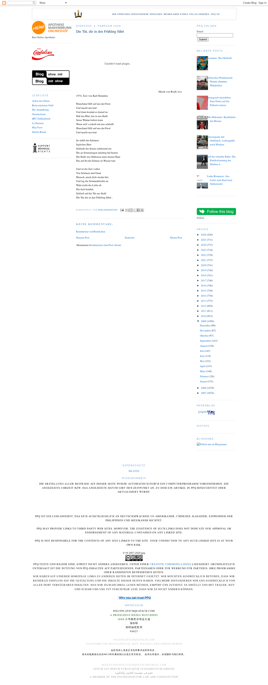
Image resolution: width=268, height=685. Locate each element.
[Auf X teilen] (135, 210)
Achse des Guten (41, 101)
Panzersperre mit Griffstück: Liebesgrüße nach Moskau (221, 140)
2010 (204, 316)
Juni (202, 356)
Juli (202, 351)
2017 (204, 280)
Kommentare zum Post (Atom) (105, 245)
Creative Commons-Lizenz (170, 564)
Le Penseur (38, 123)
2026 (204, 234)
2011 (204, 311)
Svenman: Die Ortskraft (219, 58)
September (206, 340)
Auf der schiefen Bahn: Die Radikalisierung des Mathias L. (221, 160)
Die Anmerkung (40, 109)
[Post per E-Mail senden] (121, 210)
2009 (204, 321)
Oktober (204, 335)
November (205, 330)
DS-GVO (134, 471)
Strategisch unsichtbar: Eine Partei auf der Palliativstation (219, 101)
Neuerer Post (82, 237)
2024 (204, 245)
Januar (203, 381)
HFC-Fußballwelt (41, 118)
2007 (204, 393)
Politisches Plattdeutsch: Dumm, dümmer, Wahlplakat (220, 81)
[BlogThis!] (131, 210)
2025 (204, 239)
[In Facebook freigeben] (138, 210)
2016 (204, 285)
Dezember (205, 325)
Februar (204, 376)
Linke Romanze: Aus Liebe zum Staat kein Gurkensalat (219, 179)
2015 (204, 290)
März (203, 371)
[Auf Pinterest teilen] (142, 210)
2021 (204, 260)
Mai (202, 361)
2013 (204, 300)
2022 (204, 255)
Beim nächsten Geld (42, 105)
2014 (204, 295)
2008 (204, 388)
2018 (204, 275)
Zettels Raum (39, 132)
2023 (204, 250)
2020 (204, 265)
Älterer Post (176, 237)
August (204, 345)
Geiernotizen (39, 114)
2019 (204, 270)
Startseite (130, 237)
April (203, 366)
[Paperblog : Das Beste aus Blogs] (206, 414)
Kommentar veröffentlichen (90, 231)
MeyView (37, 127)
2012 (204, 306)
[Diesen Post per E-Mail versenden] (127, 210)
